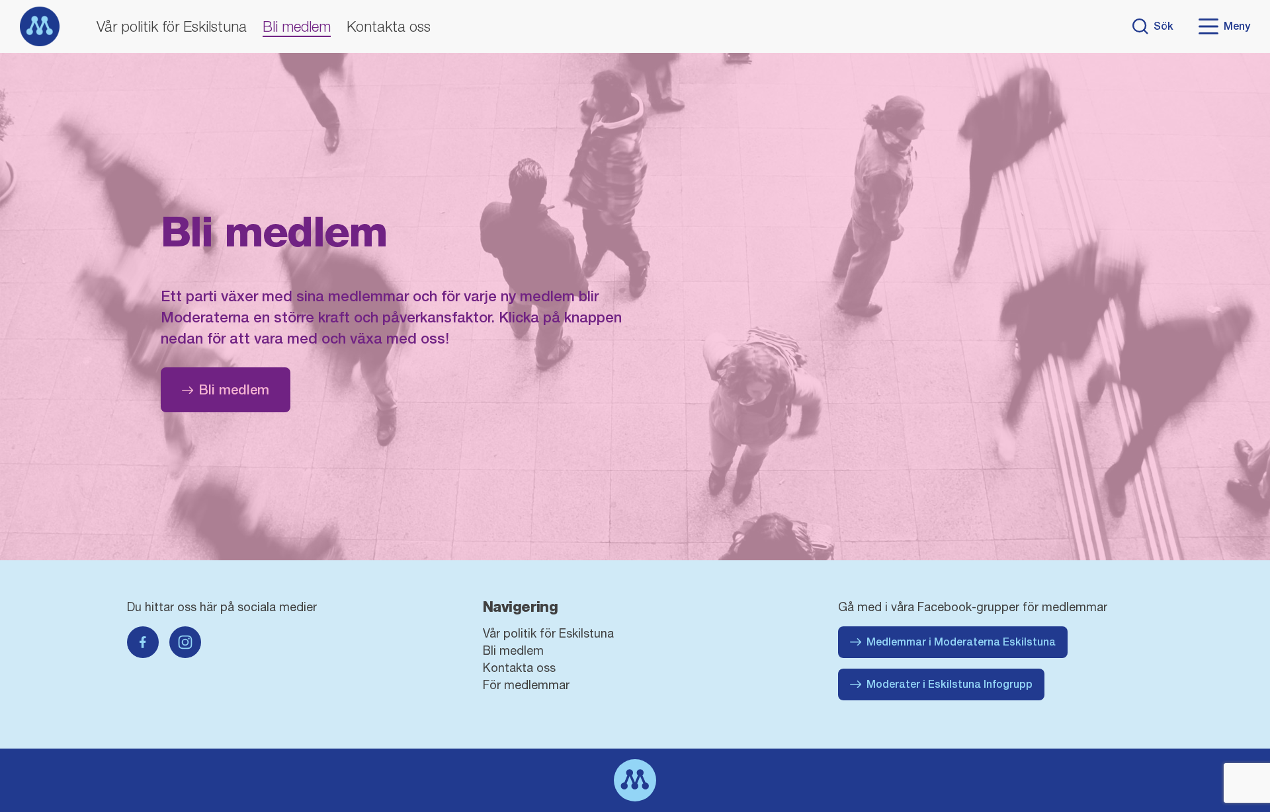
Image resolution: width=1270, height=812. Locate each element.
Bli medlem (297, 26)
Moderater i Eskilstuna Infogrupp (950, 684)
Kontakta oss (389, 26)
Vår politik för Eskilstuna (172, 26)
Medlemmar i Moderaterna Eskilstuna (961, 642)
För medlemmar (526, 685)
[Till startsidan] (40, 26)
